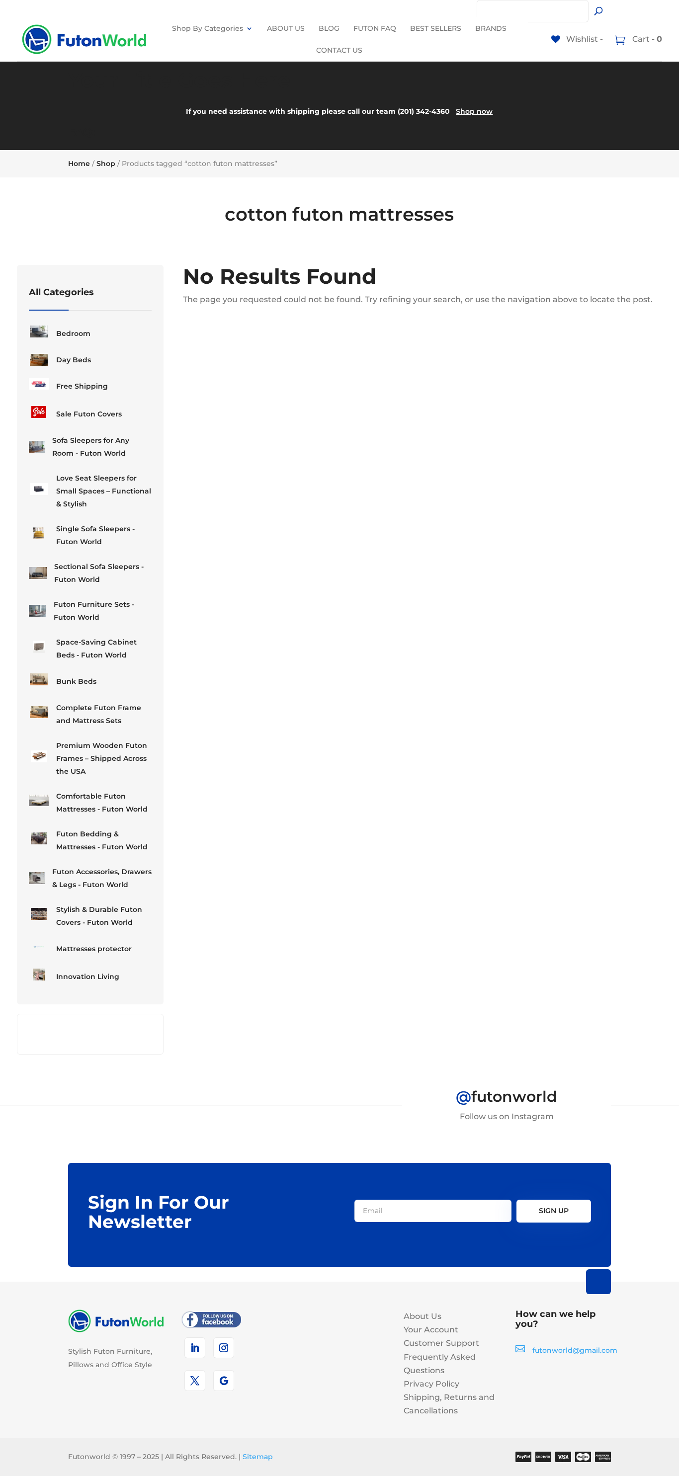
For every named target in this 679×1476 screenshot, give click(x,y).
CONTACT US (339, 50)
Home (79, 163)
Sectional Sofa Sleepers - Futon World (99, 573)
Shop (105, 163)
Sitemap (258, 1456)
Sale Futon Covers (89, 414)
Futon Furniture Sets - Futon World (94, 611)
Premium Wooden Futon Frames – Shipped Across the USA (101, 758)
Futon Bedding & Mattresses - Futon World (102, 840)
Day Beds (73, 359)
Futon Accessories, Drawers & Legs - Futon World (102, 878)
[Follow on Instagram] (223, 1347)
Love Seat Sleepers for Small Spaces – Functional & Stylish (103, 491)
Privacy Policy (431, 1384)
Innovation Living (87, 976)
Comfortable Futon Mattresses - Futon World (102, 803)
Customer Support (441, 1343)
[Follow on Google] (223, 1380)
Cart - (646, 39)
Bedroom (73, 333)
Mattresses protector (94, 948)
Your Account (431, 1329)
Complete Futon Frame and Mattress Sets (98, 714)
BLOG (329, 28)
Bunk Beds (76, 681)
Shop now (474, 111)
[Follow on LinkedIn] (194, 1347)
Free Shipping (82, 386)
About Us (422, 1316)
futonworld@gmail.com (574, 1350)
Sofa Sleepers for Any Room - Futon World (90, 447)
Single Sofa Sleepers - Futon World (95, 535)
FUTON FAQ (374, 28)
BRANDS (491, 28)
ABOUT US (286, 28)
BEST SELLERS (435, 28)
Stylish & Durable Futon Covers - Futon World (99, 916)
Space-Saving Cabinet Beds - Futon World (96, 648)
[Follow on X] (194, 1380)
